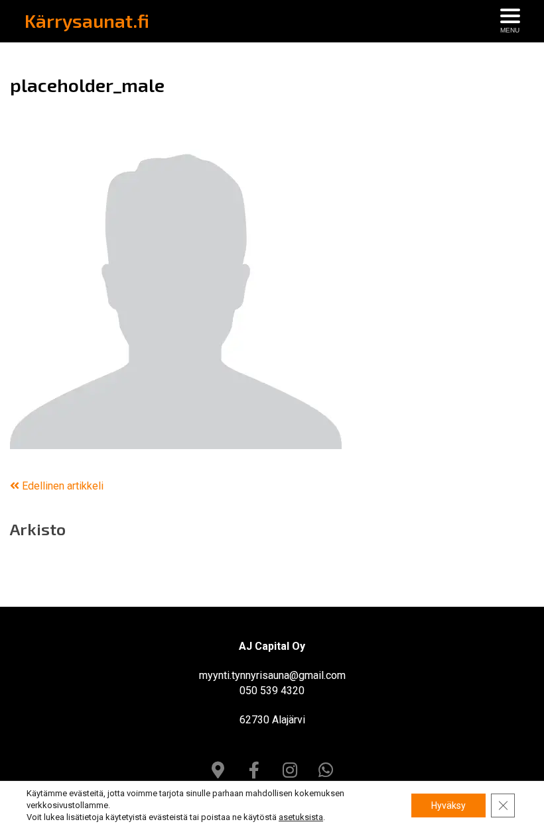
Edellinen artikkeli (61, 486)
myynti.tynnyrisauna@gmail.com (272, 675)
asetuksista (301, 817)
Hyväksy (448, 805)
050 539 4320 (272, 690)
